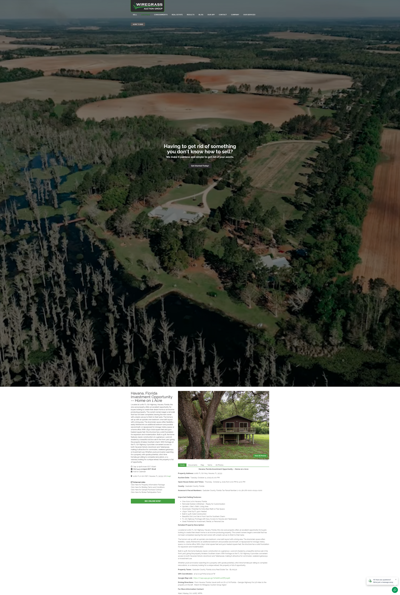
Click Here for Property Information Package (148, 485)
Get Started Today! (200, 166)
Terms (209, 465)
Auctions (145, 15)
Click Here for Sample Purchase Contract (146, 490)
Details (182, 465)
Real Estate (177, 15)
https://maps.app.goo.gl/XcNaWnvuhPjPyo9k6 (211, 578)
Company (235, 15)
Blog (201, 15)
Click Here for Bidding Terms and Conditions (148, 487)
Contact (223, 15)
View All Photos (260, 456)
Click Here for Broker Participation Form (146, 492)
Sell (135, 15)
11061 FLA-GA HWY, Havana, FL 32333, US (149, 476)
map (168, 476)
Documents (192, 465)
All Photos (219, 465)
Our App (211, 15)
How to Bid (138, 24)
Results (190, 15)
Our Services (249, 15)
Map (202, 465)
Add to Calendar (139, 472)
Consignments (161, 15)
